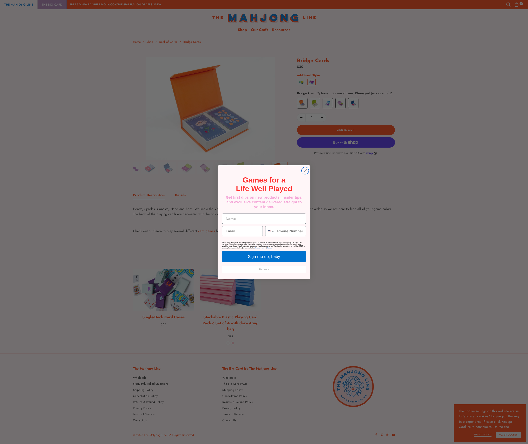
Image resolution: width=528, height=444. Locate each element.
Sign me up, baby (264, 256)
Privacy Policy (260, 248)
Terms (269, 248)
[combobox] (270, 231)
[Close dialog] (305, 170)
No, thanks (264, 269)
